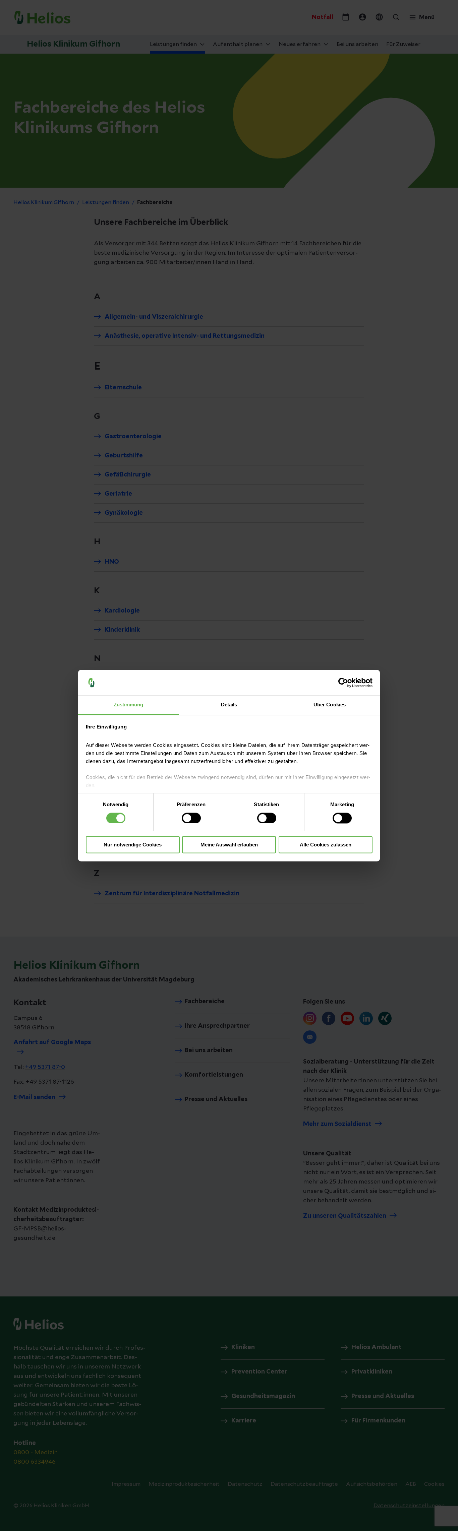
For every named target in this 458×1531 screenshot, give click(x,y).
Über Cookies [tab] (329, 705)
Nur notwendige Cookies (133, 845)
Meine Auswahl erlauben (229, 845)
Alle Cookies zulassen (325, 845)
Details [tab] (229, 705)
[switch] (191, 818)
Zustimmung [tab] (129, 705)
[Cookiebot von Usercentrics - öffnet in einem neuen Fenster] (343, 683)
